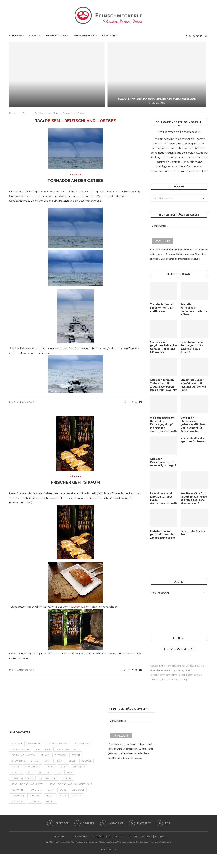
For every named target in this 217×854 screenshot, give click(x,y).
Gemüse (15, 767)
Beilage (45, 755)
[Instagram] (194, 36)
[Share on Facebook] (129, 402)
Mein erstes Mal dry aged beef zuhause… (193, 440)
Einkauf (35, 761)
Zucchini (50, 801)
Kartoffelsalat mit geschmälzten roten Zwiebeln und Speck (162, 534)
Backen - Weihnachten (23, 755)
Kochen (33, 36)
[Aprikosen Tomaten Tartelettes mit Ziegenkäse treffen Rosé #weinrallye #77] (163, 367)
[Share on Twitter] (132, 402)
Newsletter (109, 36)
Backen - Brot (35, 743)
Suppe (63, 796)
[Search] (206, 36)
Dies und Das (18, 761)
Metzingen (44, 772)
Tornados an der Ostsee (75, 180)
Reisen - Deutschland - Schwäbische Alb (71, 784)
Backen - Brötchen (58, 743)
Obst (58, 772)
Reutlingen (36, 790)
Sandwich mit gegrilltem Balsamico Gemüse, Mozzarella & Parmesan (163, 347)
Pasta (69, 772)
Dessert (76, 755)
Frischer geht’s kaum (75, 482)
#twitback (17, 743)
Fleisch (72, 761)
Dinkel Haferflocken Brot (193, 533)
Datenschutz (79, 836)
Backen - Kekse (81, 743)
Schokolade (78, 790)
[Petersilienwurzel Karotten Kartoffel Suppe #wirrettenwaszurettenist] (163, 480)
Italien (63, 767)
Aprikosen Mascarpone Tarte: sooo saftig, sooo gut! (163, 462)
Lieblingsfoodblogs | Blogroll (146, 836)
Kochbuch (17, 772)
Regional (67, 778)
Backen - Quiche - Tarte (68, 749)
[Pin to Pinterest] (136, 402)
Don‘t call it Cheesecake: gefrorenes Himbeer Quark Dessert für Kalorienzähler (193, 424)
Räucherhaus (77, 606)
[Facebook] (186, 36)
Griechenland (32, 767)
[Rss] (201, 36)
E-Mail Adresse (160, 225)
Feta (59, 761)
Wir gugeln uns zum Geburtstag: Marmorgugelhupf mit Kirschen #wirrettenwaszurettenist (163, 424)
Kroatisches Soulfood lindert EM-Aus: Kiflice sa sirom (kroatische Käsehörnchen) (194, 498)
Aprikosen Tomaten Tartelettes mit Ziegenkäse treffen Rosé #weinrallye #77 (163, 385)
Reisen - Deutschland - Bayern (28, 784)
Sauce (63, 790)
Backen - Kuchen (20, 749)
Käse (30, 772)
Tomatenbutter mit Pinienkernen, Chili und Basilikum (162, 307)
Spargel (50, 796)
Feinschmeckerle (84, 36)
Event (48, 761)
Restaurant (18, 790)
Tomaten (77, 796)
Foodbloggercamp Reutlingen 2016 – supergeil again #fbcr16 (192, 347)
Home (12, 113)
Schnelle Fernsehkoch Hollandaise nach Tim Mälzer (194, 309)
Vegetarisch (18, 801)
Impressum (59, 836)
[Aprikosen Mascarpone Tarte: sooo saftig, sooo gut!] (163, 445)
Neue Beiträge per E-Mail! (108, 836)
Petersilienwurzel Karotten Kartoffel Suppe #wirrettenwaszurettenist (163, 498)
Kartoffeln (79, 767)
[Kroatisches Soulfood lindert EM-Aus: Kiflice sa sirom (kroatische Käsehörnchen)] (194, 480)
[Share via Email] (140, 402)
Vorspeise (35, 801)
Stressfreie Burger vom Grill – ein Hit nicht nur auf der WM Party (193, 385)
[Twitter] (190, 36)
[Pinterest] (197, 36)
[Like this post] (125, 402)
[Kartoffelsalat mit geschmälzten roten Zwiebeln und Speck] (163, 518)
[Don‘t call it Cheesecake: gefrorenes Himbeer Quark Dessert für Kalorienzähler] (194, 404)
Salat (51, 790)
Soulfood (35, 796)
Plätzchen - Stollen (22, 778)
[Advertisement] (177, 558)
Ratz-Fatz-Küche (48, 778)
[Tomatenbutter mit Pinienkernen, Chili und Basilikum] (163, 291)
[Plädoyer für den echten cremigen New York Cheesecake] (106, 74)
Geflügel (86, 761)
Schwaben (15, 36)
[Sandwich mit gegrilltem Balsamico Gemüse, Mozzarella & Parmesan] (163, 329)
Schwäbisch (18, 796)
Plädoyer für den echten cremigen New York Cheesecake (106, 98)
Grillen (50, 767)
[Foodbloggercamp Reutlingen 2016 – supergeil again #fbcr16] (194, 329)
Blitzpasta (60, 755)
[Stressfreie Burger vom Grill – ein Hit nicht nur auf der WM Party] (194, 367)
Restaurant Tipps (55, 36)
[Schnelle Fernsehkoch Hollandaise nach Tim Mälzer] (194, 291)
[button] (15, 74)
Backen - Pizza (42, 749)
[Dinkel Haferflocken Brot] (194, 518)
